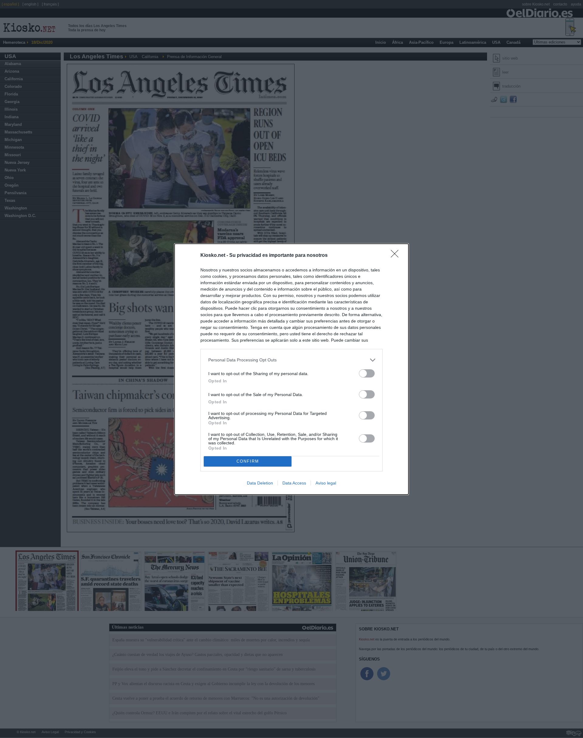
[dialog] (291, 369)
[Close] (396, 255)
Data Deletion (260, 483)
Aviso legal (325, 483)
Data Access (294, 483)
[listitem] (291, 360)
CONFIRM (248, 461)
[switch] (367, 373)
